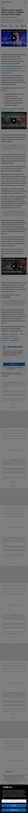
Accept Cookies (14, 810)
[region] (14, 799)
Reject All (14, 805)
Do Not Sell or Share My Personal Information (14, 801)
